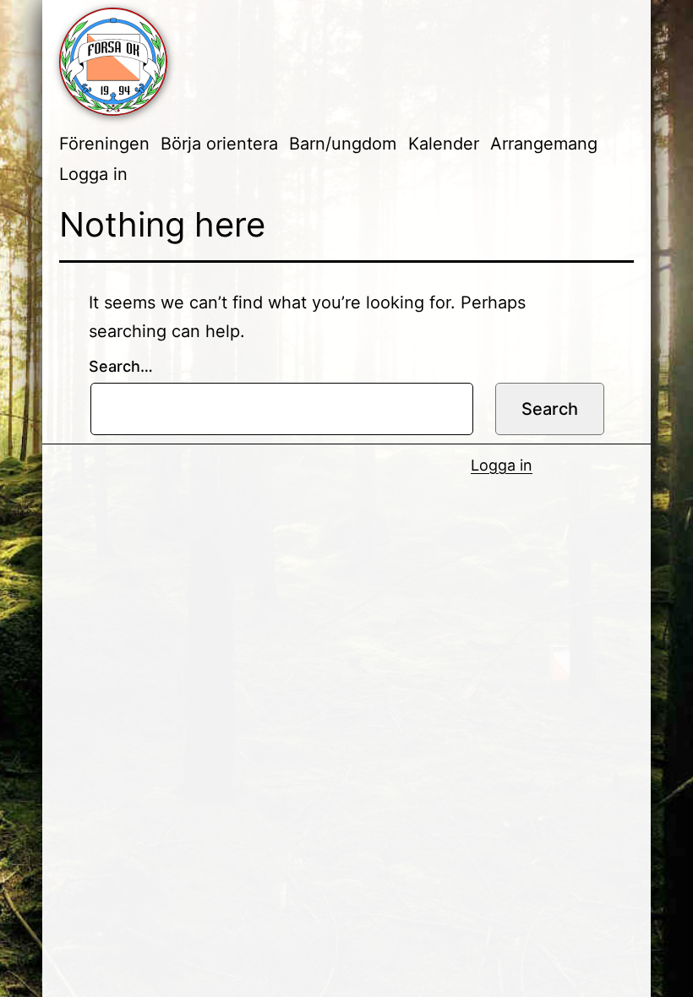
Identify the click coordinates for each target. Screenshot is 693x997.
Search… (121, 366)
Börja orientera (219, 143)
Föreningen (104, 143)
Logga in (93, 174)
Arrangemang (544, 143)
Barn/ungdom (342, 143)
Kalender (443, 143)
